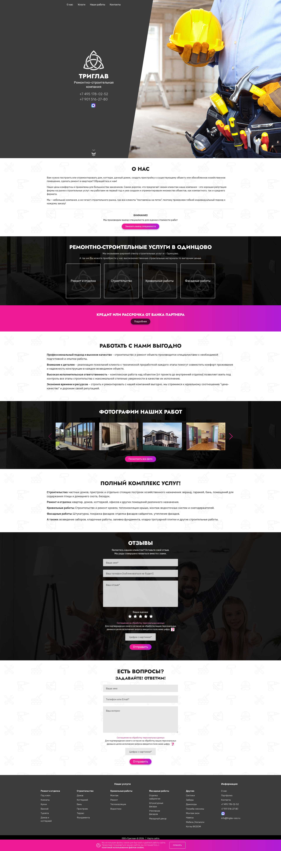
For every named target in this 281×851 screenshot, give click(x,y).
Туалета (45, 813)
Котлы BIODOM (193, 826)
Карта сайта (153, 838)
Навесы (190, 817)
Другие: (190, 791)
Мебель (190, 822)
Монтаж (114, 795)
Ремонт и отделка (50, 791)
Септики (190, 795)
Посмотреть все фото (140, 459)
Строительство (85, 791)
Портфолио (226, 795)
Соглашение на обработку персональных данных (140, 623)
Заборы (190, 800)
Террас (80, 813)
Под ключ (45, 795)
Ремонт (114, 800)
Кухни (44, 804)
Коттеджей (82, 800)
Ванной (44, 809)
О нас (70, 4)
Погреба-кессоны (195, 809)
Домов (80, 795)
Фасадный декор (158, 818)
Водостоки (115, 809)
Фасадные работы (159, 791)
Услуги (81, 4)
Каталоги (199, 822)
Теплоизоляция (118, 804)
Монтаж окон (192, 813)
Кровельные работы (121, 791)
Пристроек (82, 809)
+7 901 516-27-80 (94, 99)
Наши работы (97, 4)
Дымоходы (191, 804)
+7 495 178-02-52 (93, 94)
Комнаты (45, 800)
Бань (79, 804)
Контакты (115, 4)
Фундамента (83, 817)
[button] (231, 436)
